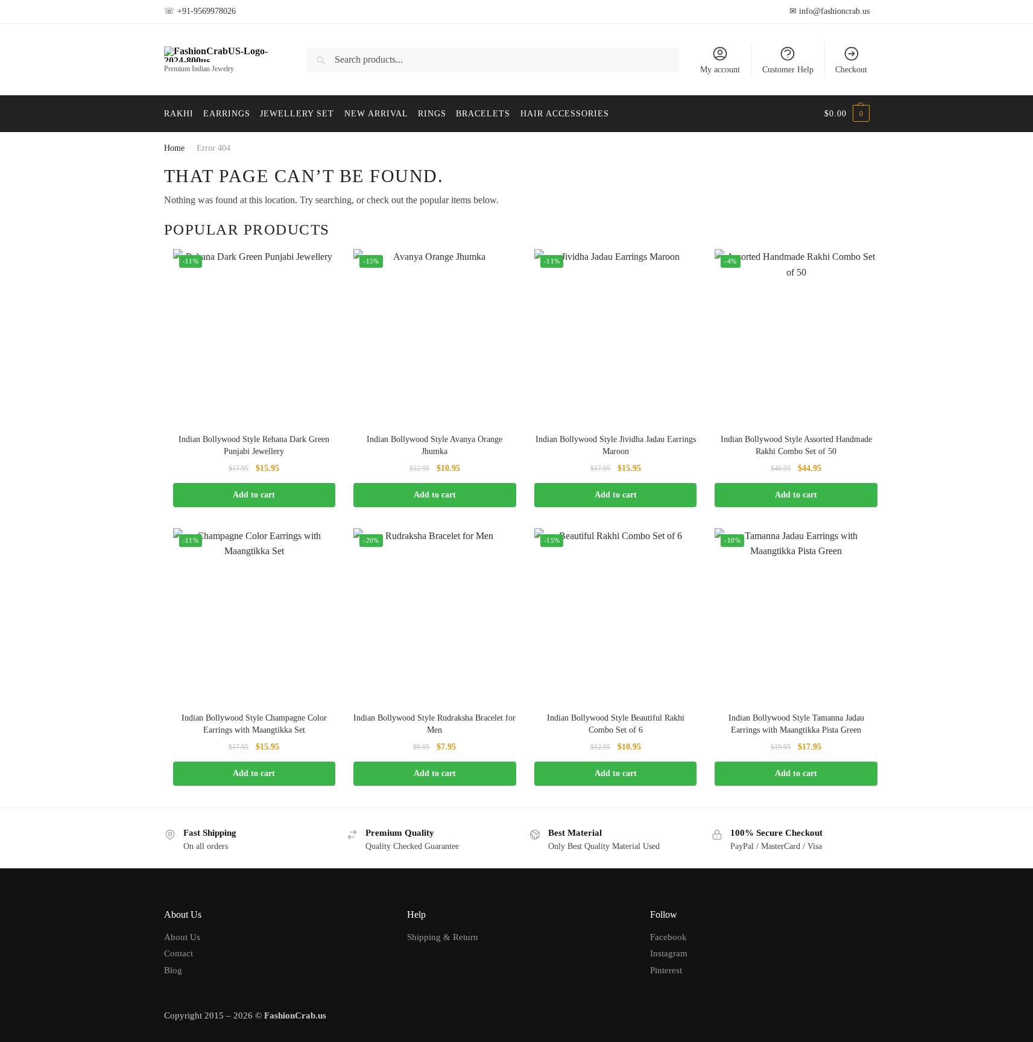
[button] (847, 114)
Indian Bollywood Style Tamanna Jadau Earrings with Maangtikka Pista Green (796, 723)
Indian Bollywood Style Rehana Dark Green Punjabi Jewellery (253, 445)
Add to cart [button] (254, 494)
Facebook (668, 937)
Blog (173, 970)
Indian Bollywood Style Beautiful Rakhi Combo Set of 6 (615, 723)
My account (720, 69)
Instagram (668, 953)
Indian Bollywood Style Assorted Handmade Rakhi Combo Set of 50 (796, 445)
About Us (182, 937)
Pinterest (666, 970)
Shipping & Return (442, 937)
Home (174, 148)
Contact (178, 953)
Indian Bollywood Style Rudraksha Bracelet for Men (434, 723)
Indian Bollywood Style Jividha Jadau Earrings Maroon (615, 445)
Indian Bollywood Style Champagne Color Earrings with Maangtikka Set (254, 723)
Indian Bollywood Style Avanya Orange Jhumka (434, 445)
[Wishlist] (317, 267)
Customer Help (787, 69)
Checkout (851, 69)
